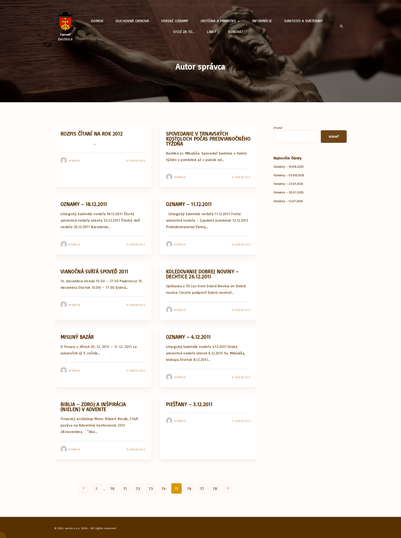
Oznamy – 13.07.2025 (288, 201)
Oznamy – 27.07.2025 (288, 184)
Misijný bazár (77, 337)
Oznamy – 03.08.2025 (289, 175)
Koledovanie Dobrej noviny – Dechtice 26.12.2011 (202, 274)
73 (151, 488)
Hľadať (278, 127)
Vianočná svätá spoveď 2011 (94, 271)
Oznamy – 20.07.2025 (289, 192)
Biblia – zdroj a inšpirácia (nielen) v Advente (93, 406)
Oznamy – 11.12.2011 (189, 204)
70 (112, 488)
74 (164, 488)
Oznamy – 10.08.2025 (289, 167)
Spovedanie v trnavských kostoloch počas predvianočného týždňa (208, 138)
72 (138, 488)
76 (189, 488)
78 (215, 488)
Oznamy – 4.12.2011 (188, 337)
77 (202, 488)
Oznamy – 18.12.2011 (84, 204)
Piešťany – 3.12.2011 (189, 404)
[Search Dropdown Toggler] (341, 26)
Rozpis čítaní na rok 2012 (92, 133)
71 (125, 488)
